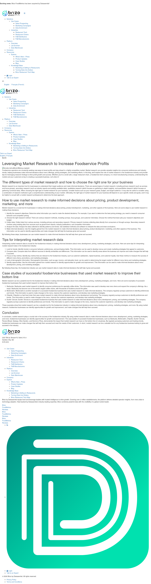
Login (10, 75)
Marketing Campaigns (23, 25)
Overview (14, 43)
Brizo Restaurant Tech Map (25, 72)
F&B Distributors (21, 37)
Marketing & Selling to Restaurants (27, 68)
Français (9, 155)
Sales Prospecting (21, 23)
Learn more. (54, 3)
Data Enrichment (21, 28)
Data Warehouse (17, 48)
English (2, 155)
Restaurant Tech (21, 32)
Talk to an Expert (12, 78)
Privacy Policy (11, 579)
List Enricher (15, 45)
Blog (17, 63)
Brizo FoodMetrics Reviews (6, 407)
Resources (10, 52)
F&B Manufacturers (22, 39)
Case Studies (20, 61)
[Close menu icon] (19, 91)
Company (10, 50)
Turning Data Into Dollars (24, 70)
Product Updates (21, 59)
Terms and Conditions (14, 582)
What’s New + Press (22, 56)
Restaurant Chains (22, 34)
